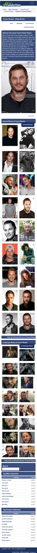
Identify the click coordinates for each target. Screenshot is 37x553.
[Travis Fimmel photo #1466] (10, 231)
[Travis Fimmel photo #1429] (10, 161)
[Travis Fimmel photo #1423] (10, 423)
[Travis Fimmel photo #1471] (27, 254)
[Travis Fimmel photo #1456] (27, 355)
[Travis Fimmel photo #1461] (10, 277)
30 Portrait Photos (28, 124)
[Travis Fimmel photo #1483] (27, 437)
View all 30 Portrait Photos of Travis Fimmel (21, 337)
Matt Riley (4, 504)
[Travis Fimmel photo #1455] (10, 368)
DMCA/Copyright (24, 552)
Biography (19, 23)
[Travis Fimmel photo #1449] (27, 451)
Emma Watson (6, 532)
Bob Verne (5, 485)
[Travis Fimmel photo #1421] (10, 300)
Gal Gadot (4, 524)
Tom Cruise (5, 483)
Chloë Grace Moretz (7, 527)
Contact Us (33, 552)
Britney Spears (6, 540)
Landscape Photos (29, 27)
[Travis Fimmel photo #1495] (27, 410)
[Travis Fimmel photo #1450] (10, 254)
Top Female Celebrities (11, 510)
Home (11, 23)
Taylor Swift (5, 538)
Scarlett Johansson (7, 519)
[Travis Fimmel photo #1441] (10, 185)
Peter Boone (5, 502)
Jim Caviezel (5, 499)
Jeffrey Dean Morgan (7, 496)
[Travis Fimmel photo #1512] (10, 208)
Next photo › (31, 116)
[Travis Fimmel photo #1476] (10, 437)
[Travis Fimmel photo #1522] (10, 410)
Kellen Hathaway (6, 493)
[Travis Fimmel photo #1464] (27, 185)
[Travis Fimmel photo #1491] (27, 396)
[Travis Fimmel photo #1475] (10, 382)
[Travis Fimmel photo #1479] (27, 277)
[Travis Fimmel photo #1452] (10, 323)
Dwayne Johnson (6, 480)
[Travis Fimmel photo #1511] (27, 138)
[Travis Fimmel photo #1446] (27, 382)
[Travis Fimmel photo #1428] (27, 231)
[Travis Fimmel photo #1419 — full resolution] (18, 87)
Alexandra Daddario (7, 529)
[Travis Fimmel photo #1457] (27, 161)
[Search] (20, 469)
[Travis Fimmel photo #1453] (10, 396)
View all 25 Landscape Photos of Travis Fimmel (20, 461)
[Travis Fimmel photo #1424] (10, 451)
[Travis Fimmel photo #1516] (27, 423)
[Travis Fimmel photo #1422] (27, 300)
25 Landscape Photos (27, 346)
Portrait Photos (30, 23)
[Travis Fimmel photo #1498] (10, 135)
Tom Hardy (5, 488)
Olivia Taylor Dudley (7, 516)
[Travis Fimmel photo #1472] (27, 368)
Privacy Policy (15, 552)
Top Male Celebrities (10, 473)
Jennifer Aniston (6, 535)
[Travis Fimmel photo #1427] (27, 208)
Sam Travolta (5, 491)
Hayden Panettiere (7, 521)
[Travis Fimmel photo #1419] (27, 323)
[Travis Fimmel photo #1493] (10, 352)
